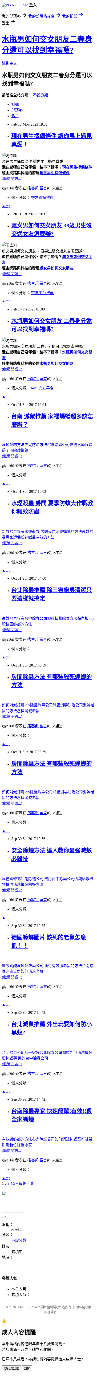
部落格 (17, 110)
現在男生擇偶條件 (77, 167)
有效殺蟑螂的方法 (17, 1139)
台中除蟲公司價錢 (39, 618)
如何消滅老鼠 (32, 971)
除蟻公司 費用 (40, 879)
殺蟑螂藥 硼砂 (13, 1058)
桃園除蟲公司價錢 (62, 445)
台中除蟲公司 (36, 1058)
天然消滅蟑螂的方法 (65, 532)
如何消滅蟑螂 (81, 1053)
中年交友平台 (42, 388)
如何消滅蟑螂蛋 (68, 1139)
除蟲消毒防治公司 (68, 705)
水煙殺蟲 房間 (36, 532)
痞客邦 (33, 188)
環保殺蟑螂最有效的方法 (34, 537)
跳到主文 (9, 63)
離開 (27, 1368)
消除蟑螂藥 (18, 450)
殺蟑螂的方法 (13, 445)
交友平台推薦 (42, 293)
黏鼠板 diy (85, 618)
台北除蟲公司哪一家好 (21, 1053)
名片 (15, 116)
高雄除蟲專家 (13, 618)
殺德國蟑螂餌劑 (15, 879)
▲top (6, 206)
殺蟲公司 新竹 (40, 966)
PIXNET (21, 1307)
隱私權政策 (83, 1307)
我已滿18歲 (11, 1368)
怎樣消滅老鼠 (28, 711)
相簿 (15, 105)
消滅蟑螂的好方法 (28, 885)
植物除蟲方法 (66, 618)
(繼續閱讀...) (12, 179)
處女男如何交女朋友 (56, 268)
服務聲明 (50, 1312)
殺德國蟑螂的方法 (17, 624)
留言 (43, 188)
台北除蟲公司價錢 (55, 1053)
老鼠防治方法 (35, 445)
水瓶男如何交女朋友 (56, 364)
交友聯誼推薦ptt (44, 198)
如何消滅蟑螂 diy (16, 705)
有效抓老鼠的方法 (67, 966)
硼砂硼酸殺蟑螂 (15, 966)
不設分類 (40, 95)
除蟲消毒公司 (41, 705)
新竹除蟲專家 (13, 532)
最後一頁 (26, 1183)
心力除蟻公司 (43, 1139)
